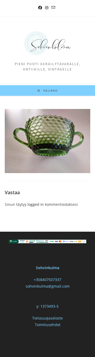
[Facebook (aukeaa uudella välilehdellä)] (41, 7)
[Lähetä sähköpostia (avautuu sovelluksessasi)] (53, 7)
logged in (35, 204)
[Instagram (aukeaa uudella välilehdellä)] (47, 7)
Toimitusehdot (47, 324)
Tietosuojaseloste (47, 318)
